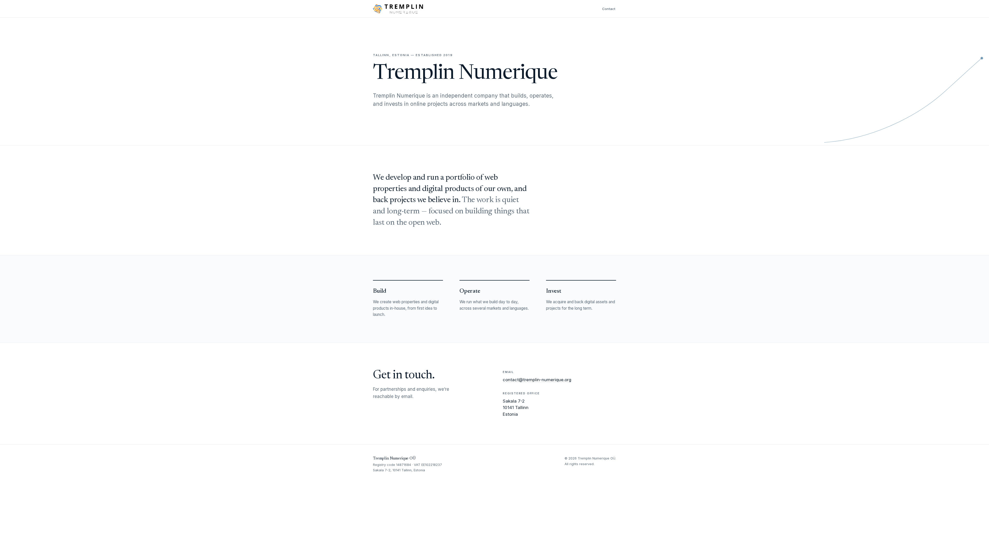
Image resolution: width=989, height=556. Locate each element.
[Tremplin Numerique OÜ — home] (398, 8)
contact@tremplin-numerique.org (537, 379)
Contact (609, 9)
